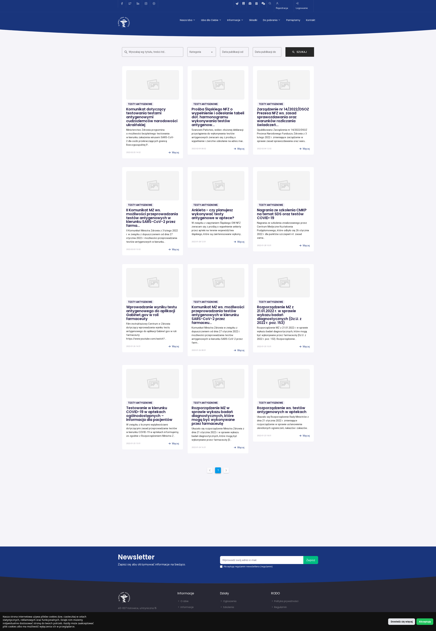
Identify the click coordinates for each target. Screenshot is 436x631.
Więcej (175, 152)
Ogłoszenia (229, 601)
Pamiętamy (293, 20)
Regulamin (280, 607)
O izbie (184, 601)
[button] (201, 52)
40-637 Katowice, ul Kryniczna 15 (137, 608)
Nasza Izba (186, 20)
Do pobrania (270, 20)
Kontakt (310, 20)
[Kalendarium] (256, 3)
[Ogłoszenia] (250, 3)
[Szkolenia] (243, 3)
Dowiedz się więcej (402, 621)
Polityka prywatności (286, 601)
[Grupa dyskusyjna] (263, 3)
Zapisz (310, 560)
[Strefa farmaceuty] (237, 3)
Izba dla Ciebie (210, 20)
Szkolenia (228, 607)
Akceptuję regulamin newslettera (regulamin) (247, 566)
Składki (253, 20)
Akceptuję (425, 621)
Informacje (234, 20)
